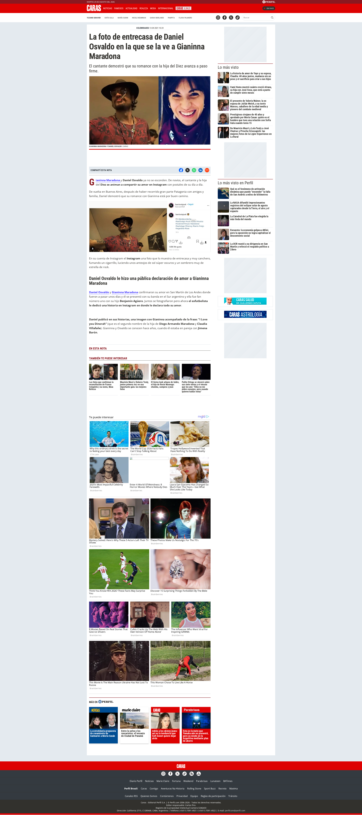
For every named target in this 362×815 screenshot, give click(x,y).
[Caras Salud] (245, 303)
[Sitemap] (199, 774)
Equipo (194, 796)
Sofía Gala (109, 18)
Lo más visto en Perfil (235, 182)
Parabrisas (202, 781)
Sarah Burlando (157, 18)
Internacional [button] (165, 8)
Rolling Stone (194, 788)
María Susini (123, 18)
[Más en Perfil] (105, 702)
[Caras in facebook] (224, 17)
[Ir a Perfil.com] (268, 2)
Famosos (118, 8)
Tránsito (232, 796)
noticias (103, 710)
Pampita (171, 18)
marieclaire (134, 710)
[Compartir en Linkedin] (200, 170)
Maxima (233, 788)
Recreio (222, 788)
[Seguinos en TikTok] (237, 17)
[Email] (207, 170)
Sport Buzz (210, 788)
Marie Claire (163, 781)
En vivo (270, 8)
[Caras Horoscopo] (245, 317)
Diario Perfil (136, 781)
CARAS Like (183, 8)
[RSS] (191, 774)
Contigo (154, 788)
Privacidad (182, 796)
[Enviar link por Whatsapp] (194, 170)
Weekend (188, 781)
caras (165, 710)
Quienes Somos (149, 796)
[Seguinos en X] (231, 17)
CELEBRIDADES (142, 28)
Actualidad (131, 8)
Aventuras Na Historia (172, 788)
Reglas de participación (213, 796)
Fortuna (176, 781)
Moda (153, 8)
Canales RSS (131, 796)
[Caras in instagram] (218, 17)
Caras (144, 788)
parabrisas (196, 710)
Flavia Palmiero (185, 18)
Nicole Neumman (139, 18)
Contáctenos (167, 796)
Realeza (144, 8)
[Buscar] (272, 17)
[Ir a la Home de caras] (94, 10)
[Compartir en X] (187, 170)
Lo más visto (228, 67)
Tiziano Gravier (94, 18)
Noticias (107, 8)
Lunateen (215, 781)
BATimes (227, 781)
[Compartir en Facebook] (181, 170)
